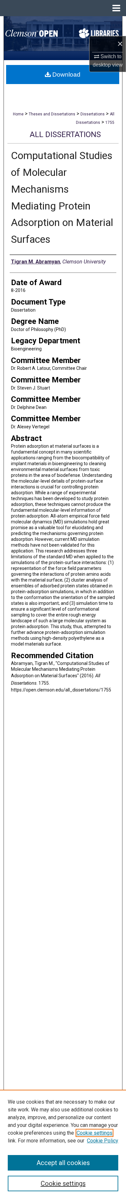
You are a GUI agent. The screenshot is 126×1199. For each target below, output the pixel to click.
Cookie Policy (102, 1141)
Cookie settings (94, 1133)
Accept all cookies (63, 1163)
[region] (63, 1144)
